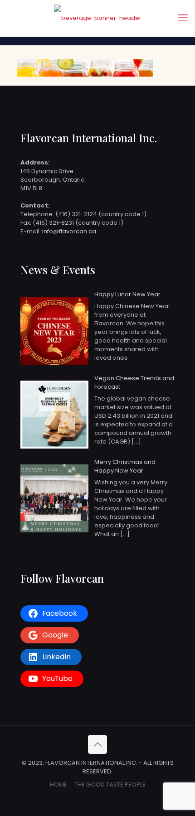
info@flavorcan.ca (69, 231)
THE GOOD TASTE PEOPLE (110, 784)
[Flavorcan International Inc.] (97, 18)
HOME (58, 784)
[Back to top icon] (97, 744)
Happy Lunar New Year (127, 294)
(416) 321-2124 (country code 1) (100, 214)
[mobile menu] (182, 18)
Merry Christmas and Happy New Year (125, 466)
